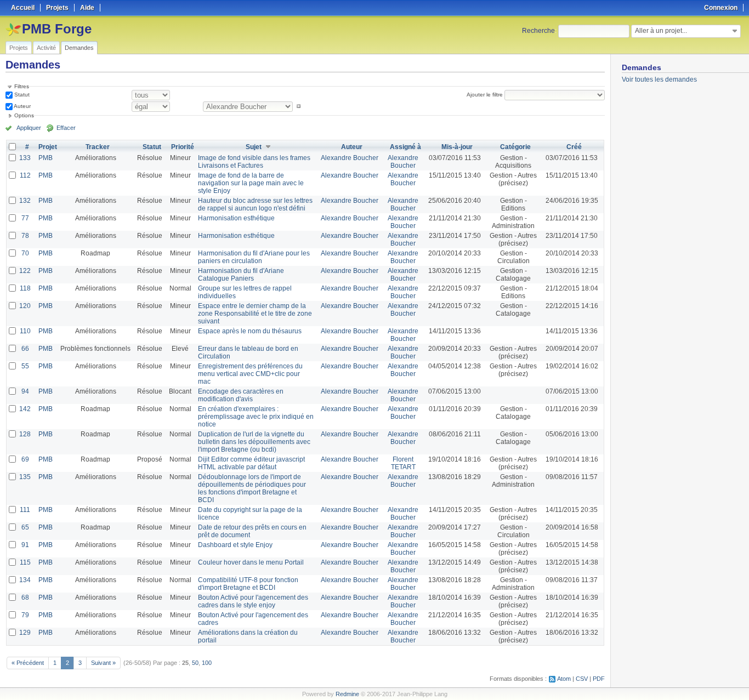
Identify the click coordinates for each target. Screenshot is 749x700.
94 (25, 391)
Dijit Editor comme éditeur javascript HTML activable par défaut (251, 463)
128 (25, 434)
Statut (21, 95)
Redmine (347, 694)
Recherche (538, 31)
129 (25, 632)
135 (25, 477)
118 (25, 288)
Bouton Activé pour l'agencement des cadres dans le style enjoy (253, 601)
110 (25, 331)
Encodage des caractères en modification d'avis (240, 395)
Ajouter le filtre (485, 95)
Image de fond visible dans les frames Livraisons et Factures (254, 161)
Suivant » (103, 662)
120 (25, 306)
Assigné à (405, 147)
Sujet (254, 147)
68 (25, 597)
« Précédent (28, 662)
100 (207, 662)
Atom (564, 678)
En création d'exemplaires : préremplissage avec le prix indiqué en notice (256, 416)
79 (25, 615)
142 (25, 409)
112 (25, 175)
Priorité (182, 147)
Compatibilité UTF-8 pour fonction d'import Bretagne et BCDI (248, 583)
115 (25, 562)
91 (25, 545)
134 (25, 580)
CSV (582, 678)
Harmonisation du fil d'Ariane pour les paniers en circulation (254, 257)
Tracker (98, 147)
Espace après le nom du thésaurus (250, 331)
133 (25, 158)
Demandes (79, 47)
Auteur (22, 106)
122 (25, 271)
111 (25, 510)
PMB (45, 158)
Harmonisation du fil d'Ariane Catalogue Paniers (241, 274)
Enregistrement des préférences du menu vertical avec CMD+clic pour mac (250, 373)
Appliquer (28, 127)
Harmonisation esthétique (236, 218)
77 (25, 218)
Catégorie (515, 147)
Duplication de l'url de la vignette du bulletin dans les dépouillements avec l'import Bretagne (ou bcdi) (254, 441)
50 (195, 662)
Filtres (21, 86)
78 (25, 236)
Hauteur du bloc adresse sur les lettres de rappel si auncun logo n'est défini (255, 204)
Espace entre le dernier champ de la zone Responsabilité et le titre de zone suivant (255, 313)
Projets (18, 47)
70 (25, 253)
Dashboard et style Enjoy (235, 545)
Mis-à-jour (457, 147)
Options (24, 115)
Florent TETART (403, 463)
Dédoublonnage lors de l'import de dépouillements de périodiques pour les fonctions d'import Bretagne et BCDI (252, 488)
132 (25, 200)
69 (25, 459)
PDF (599, 678)
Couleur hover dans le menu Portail (251, 562)
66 (25, 348)
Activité (46, 47)
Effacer (66, 127)
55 (25, 366)
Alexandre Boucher (349, 158)
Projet (47, 147)
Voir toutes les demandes (659, 79)
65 (25, 527)
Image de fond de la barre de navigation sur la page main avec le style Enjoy (251, 183)
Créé (574, 147)
